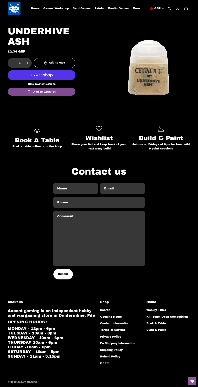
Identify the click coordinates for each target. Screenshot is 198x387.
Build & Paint (156, 329)
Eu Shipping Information (117, 343)
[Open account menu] (177, 8)
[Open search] (169, 8)
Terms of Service (112, 329)
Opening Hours (111, 316)
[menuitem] (136, 8)
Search (105, 310)
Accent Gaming (27, 382)
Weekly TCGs (156, 310)
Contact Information (114, 323)
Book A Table (156, 323)
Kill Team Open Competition (167, 316)
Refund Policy (110, 356)
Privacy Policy (110, 336)
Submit (63, 274)
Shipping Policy (111, 350)
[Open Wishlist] (192, 381)
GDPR (104, 363)
